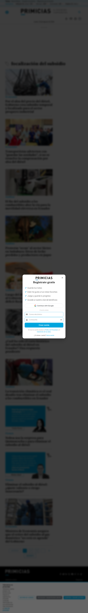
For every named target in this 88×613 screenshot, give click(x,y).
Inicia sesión (50, 335)
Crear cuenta (44, 325)
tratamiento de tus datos (44, 332)
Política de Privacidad (51, 330)
